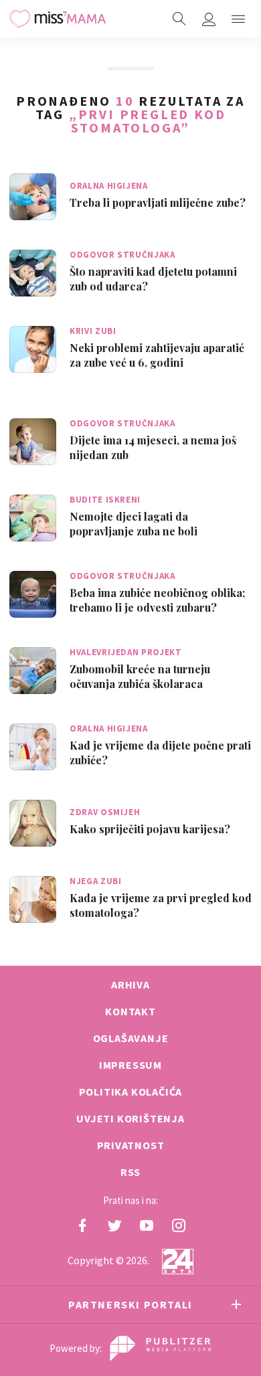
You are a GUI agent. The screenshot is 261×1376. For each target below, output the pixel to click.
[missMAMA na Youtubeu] (146, 1225)
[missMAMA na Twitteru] (114, 1225)
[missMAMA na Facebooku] (82, 1225)
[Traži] (179, 18)
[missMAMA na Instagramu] (178, 1225)
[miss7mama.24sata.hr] (57, 18)
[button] (238, 18)
